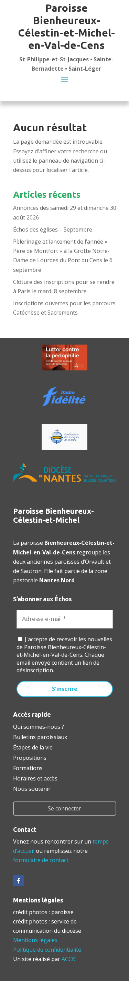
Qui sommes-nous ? (38, 726)
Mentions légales (35, 940)
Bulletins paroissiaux (40, 736)
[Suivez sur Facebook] (18, 880)
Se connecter (64, 808)
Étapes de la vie (33, 747)
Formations (28, 767)
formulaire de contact (40, 860)
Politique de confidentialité (47, 949)
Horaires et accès (35, 778)
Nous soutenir (32, 788)
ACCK (68, 959)
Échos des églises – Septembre (52, 229)
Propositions (29, 757)
